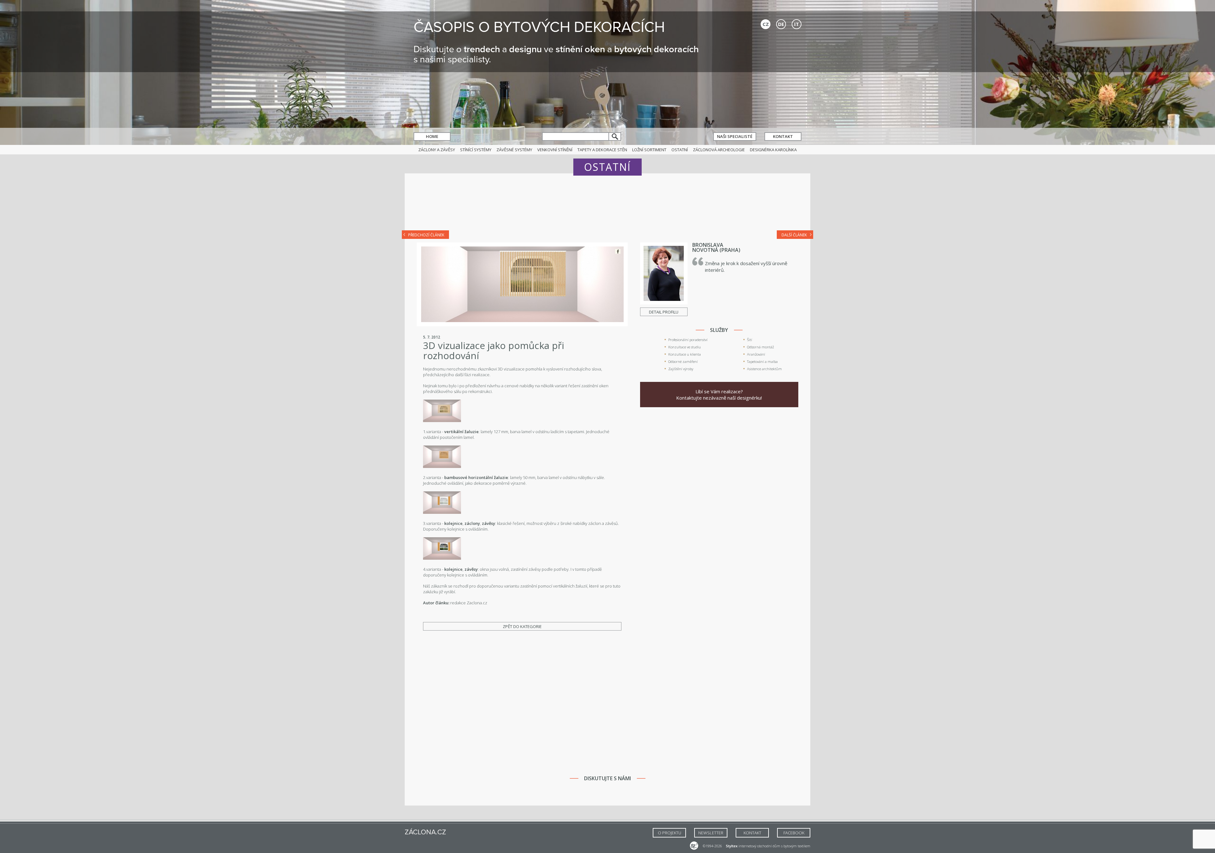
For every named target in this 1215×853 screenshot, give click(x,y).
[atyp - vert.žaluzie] (442, 420)
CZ (766, 24)
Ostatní (679, 150)
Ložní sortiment (649, 150)
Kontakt (783, 136)
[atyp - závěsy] (442, 558)
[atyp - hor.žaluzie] (442, 466)
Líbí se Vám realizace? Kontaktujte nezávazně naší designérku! (719, 394)
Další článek (794, 235)
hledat (615, 136)
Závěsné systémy (514, 150)
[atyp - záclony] (442, 512)
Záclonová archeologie (719, 150)
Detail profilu (663, 312)
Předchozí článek (426, 235)
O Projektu (669, 833)
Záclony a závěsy (436, 150)
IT (796, 24)
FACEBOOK (793, 833)
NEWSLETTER (710, 833)
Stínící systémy (475, 150)
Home (432, 136)
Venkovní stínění (554, 150)
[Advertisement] (607, 206)
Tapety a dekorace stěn (602, 150)
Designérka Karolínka (773, 150)
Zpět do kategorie (522, 626)
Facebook (617, 251)
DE (781, 24)
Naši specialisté (734, 136)
